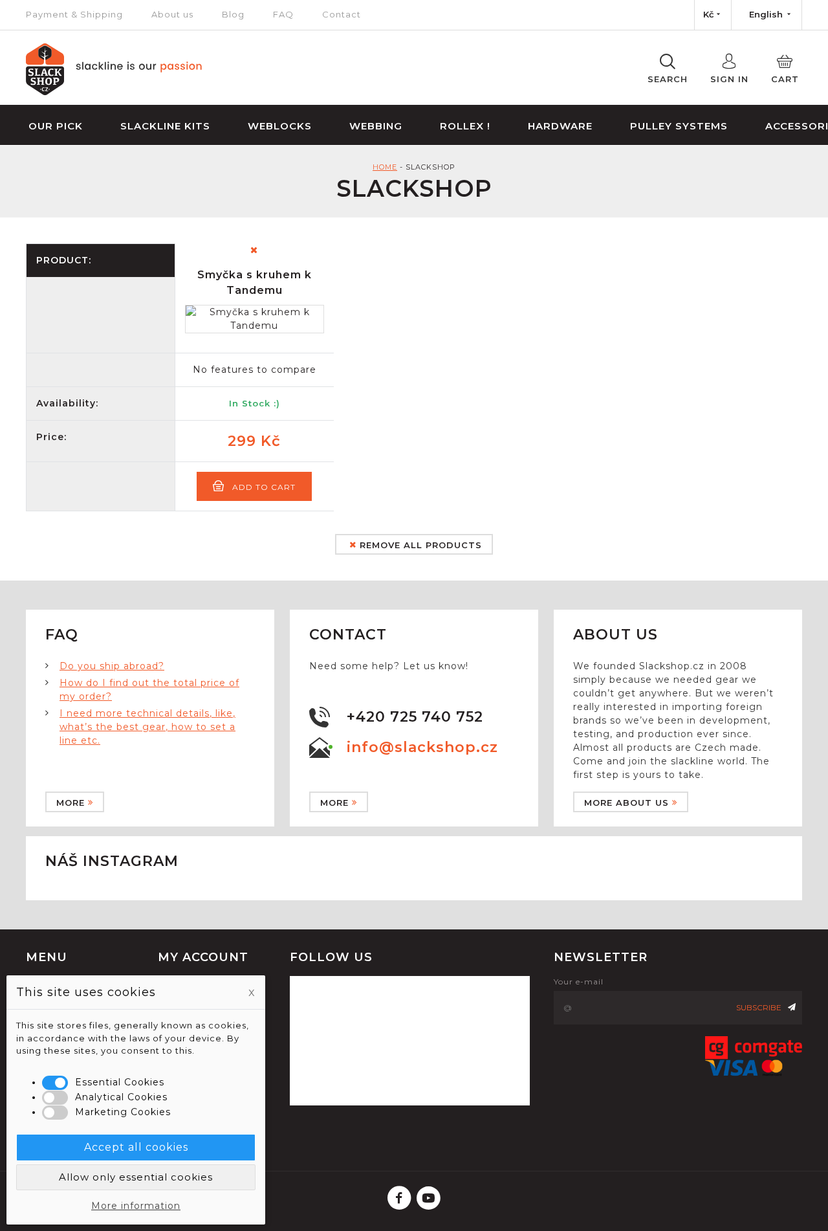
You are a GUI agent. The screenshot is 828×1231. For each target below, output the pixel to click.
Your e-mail (579, 981)
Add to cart (264, 487)
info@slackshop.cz (422, 747)
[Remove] (254, 250)
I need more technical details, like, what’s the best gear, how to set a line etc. (147, 726)
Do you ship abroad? (112, 666)
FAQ (283, 14)
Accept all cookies (136, 1147)
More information (135, 1206)
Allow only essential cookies (136, 1177)
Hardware (560, 126)
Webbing (375, 126)
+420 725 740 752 (415, 717)
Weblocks (280, 126)
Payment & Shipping (74, 14)
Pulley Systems (679, 126)
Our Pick (55, 126)
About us (172, 14)
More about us (626, 802)
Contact (341, 14)
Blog (233, 14)
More (70, 802)
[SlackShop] (114, 92)
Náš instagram (112, 861)
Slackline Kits (165, 126)
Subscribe (758, 1007)
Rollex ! (465, 126)
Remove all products (419, 545)
